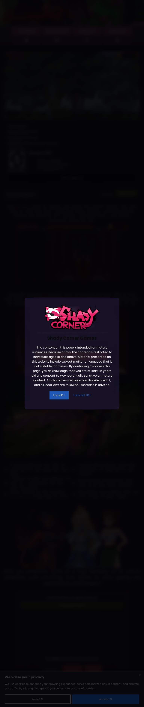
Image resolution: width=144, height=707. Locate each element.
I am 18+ (59, 395)
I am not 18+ (82, 395)
